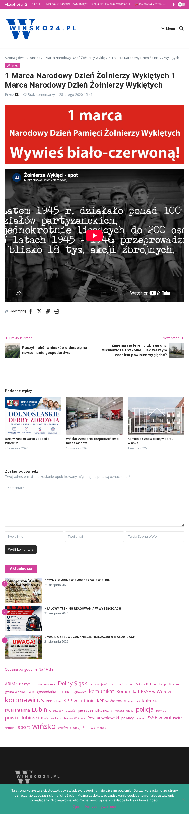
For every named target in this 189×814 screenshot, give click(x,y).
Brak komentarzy (41, 94)
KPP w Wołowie (111, 701)
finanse (174, 684)
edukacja (160, 684)
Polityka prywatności (100, 807)
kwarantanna (17, 710)
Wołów (63, 727)
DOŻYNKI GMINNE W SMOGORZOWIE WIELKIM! (77, 580)
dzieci (129, 684)
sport (24, 727)
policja (145, 709)
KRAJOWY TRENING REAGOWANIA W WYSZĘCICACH (82, 608)
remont (10, 728)
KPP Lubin (53, 701)
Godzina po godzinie (21, 669)
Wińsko (34, 57)
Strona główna (16, 57)
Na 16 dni (46, 669)
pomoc (161, 710)
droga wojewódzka (101, 684)
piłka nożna (103, 710)
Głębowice (79, 692)
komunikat (101, 691)
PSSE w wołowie (164, 717)
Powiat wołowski (103, 718)
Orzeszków (56, 710)
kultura (149, 701)
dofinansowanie (44, 684)
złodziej (75, 728)
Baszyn (25, 684)
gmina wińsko (15, 692)
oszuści (71, 710)
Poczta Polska (124, 710)
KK (17, 94)
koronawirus (24, 699)
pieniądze (85, 710)
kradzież (134, 701)
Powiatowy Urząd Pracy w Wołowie (63, 718)
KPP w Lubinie (79, 700)
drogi (119, 684)
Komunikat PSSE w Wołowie (145, 691)
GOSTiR (63, 692)
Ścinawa (89, 727)
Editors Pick (144, 684)
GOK (30, 691)
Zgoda (77, 807)
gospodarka (46, 691)
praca (140, 718)
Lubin (39, 709)
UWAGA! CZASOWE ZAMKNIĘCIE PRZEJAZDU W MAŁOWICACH (89, 637)
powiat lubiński (22, 717)
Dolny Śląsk (72, 683)
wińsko (44, 726)
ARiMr (11, 684)
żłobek (101, 728)
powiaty (127, 718)
